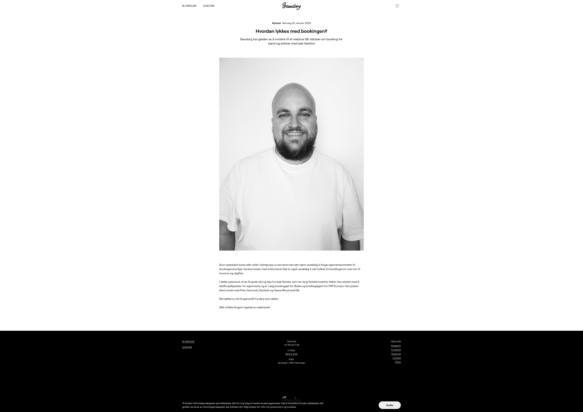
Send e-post (291, 353)
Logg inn (208, 5)
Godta (389, 405)
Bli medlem (189, 5)
